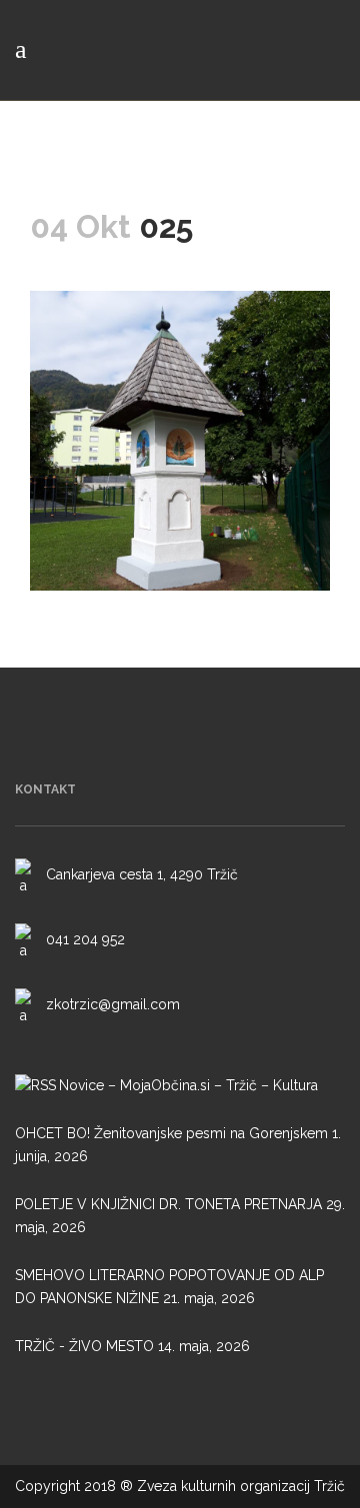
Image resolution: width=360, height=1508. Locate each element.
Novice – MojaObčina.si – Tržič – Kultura (188, 1085)
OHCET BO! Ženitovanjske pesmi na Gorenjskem (171, 1133)
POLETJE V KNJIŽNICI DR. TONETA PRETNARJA (168, 1204)
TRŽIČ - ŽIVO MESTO (84, 1346)
